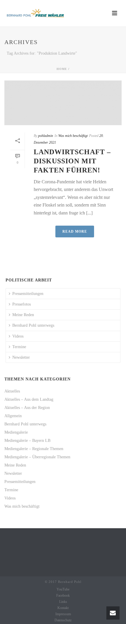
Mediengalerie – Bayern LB (27, 440)
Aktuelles (12, 391)
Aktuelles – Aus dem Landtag (28, 399)
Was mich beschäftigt (73, 136)
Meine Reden (23, 315)
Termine (19, 347)
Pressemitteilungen (27, 293)
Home (62, 69)
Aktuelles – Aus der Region (27, 407)
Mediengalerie (16, 432)
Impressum (63, 614)
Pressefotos (21, 304)
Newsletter (21, 357)
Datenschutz (63, 620)
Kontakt (63, 608)
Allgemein (13, 416)
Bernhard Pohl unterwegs (33, 325)
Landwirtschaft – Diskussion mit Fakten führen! (72, 161)
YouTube (63, 589)
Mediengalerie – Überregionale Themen (37, 457)
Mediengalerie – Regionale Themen (33, 449)
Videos (17, 336)
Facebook (63, 595)
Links (63, 602)
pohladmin (45, 136)
